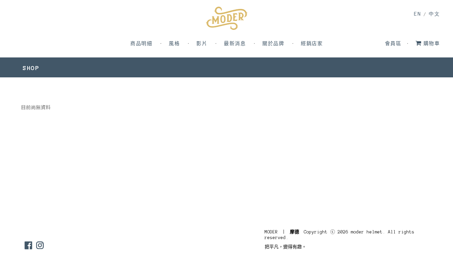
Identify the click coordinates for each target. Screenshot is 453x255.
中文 (434, 14)
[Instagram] (40, 245)
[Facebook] (28, 245)
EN (417, 14)
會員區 (393, 43)
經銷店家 (312, 43)
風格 (174, 43)
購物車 (431, 43)
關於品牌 (273, 43)
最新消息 (235, 43)
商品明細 (141, 43)
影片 (201, 43)
